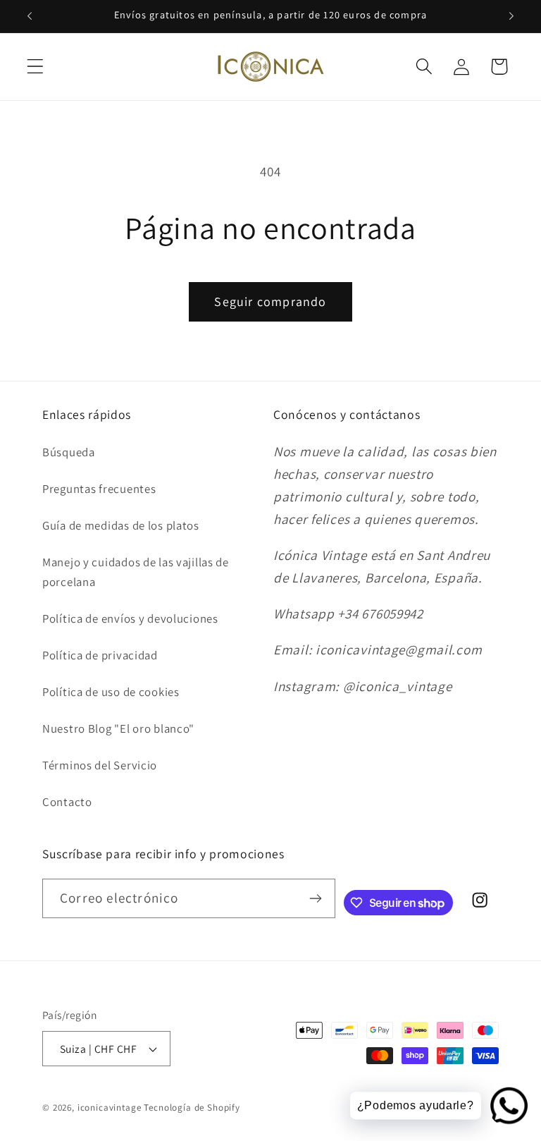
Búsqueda (68, 452)
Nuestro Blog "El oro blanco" (118, 728)
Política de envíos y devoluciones (130, 618)
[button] (35, 66)
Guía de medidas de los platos (120, 525)
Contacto (67, 802)
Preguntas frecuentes (99, 488)
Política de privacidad (100, 655)
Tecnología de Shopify (192, 1107)
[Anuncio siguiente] (511, 16)
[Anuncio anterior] (29, 16)
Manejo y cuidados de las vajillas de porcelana (135, 572)
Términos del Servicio (99, 765)
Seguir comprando (270, 301)
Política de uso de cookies (111, 692)
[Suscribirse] (316, 898)
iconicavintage (109, 1107)
